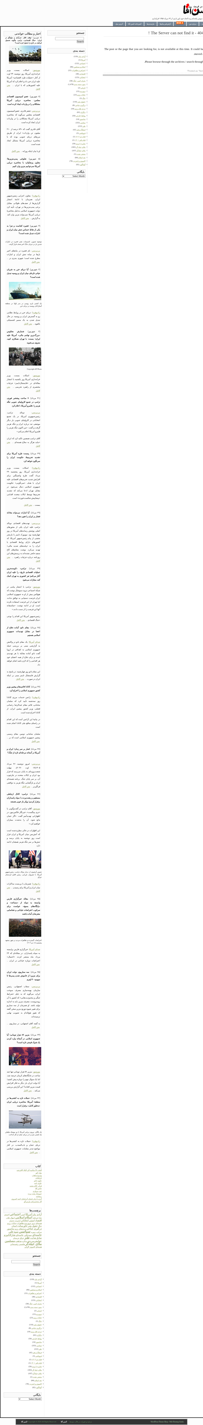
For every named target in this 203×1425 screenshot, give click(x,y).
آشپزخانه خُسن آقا (134, 24)
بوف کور (39, 1173)
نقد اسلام (38, 1380)
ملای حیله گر (37, 1370)
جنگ (40, 1226)
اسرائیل (35, 1218)
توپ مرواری (37, 1191)
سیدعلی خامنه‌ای (24, 1235)
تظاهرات (20, 1223)
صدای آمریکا (34, 642)
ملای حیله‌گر (33, 1244)
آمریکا (29, 1214)
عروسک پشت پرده (35, 1194)
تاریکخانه (39, 1178)
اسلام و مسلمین (36, 1290)
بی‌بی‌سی (36, 111)
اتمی (23, 1215)
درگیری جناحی (34, 1228)
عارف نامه (38, 1183)
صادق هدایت (36, 1238)
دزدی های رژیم (36, 1332)
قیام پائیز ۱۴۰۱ (36, 1363)
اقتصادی (39, 1297)
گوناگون (39, 1387)
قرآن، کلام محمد (36, 1186)
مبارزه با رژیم (37, 1366)
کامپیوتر (32, 1247)
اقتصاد (38, 1220)
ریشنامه (39, 1196)
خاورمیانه (22, 1226)
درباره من (192, 24)
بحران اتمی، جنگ (35, 1304)
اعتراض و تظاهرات (35, 1293)
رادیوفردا (36, 196)
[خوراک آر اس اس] (180, 24)
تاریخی (39, 1311)
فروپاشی (38, 1356)
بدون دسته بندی (36, 1307)
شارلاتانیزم (9, 1235)
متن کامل (16, 151)
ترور (33, 1223)
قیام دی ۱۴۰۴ (37, 1359)
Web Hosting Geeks (176, 1422)
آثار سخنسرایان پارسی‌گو (33, 1202)
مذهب (18, 1241)
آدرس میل (119, 24)
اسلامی (19, 1217)
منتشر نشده (37, 1377)
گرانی (26, 1247)
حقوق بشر (33, 1226)
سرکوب (39, 1232)
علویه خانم (38, 1181)
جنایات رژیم (11, 1223)
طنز (27, 1237)
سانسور (10, 1229)
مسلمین (10, 1241)
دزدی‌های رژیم (20, 1229)
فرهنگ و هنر (37, 1353)
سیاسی (24, 1231)
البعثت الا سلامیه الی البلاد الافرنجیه (29, 1170)
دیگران (39, 1335)
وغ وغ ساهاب (37, 1175)
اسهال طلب (10, 1218)
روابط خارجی (37, 1339)
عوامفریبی (36, 1241)
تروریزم (27, 1223)
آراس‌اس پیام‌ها (165, 24)
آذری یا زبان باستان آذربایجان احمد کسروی (26, 1199)
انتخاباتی (25, 1220)
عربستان (16, 1238)
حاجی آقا (38, 1188)
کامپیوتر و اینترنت (35, 1384)
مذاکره (24, 1241)
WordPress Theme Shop (159, 1422)
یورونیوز (36, 70)
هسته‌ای (39, 1247)
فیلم (29, 1241)
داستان (15, 1226)
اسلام (28, 1217)
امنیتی (32, 1220)
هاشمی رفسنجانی (17, 1244)
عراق (22, 1238)
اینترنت (17, 1221)
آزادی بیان (37, 1214)
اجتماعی (15, 1214)
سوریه (33, 1232)
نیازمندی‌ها (150, 24)
